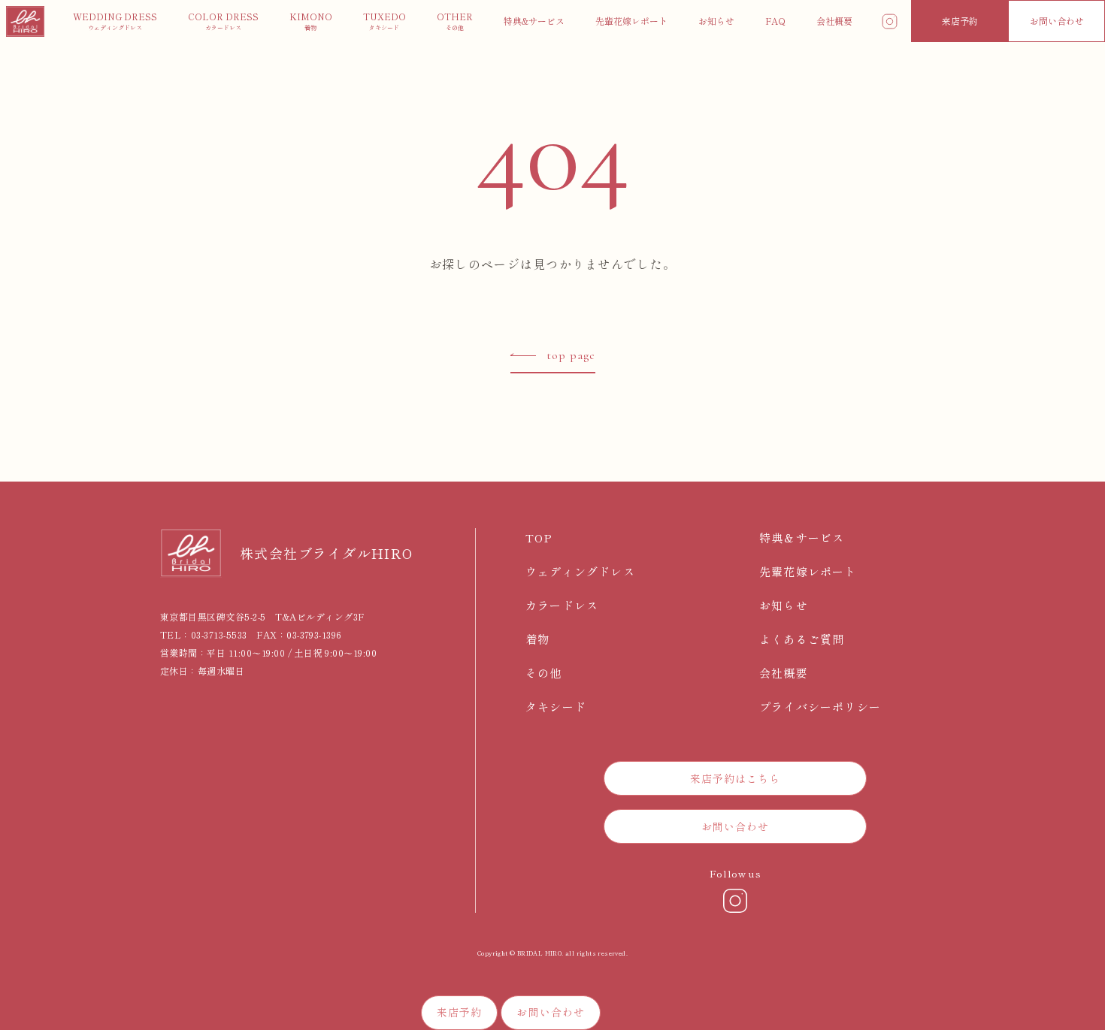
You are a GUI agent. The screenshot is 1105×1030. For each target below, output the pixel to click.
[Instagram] (735, 901)
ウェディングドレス (580, 571)
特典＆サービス (801, 537)
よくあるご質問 (801, 639)
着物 (537, 639)
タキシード (555, 706)
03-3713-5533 (219, 634)
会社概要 (783, 673)
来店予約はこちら (735, 778)
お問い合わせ (1057, 20)
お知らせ (783, 605)
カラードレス (561, 605)
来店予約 (960, 20)
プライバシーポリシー (820, 706)
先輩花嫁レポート (808, 571)
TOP (539, 537)
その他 (543, 673)
